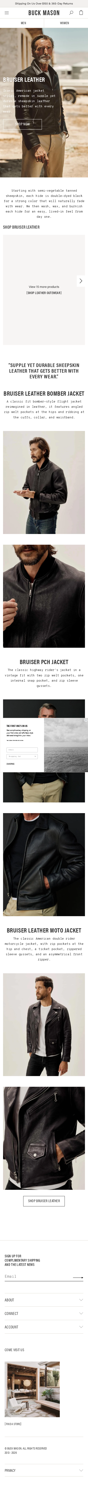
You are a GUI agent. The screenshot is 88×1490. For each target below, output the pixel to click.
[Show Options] (35, 756)
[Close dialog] (85, 720)
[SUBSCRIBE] (10, 763)
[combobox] (21, 756)
